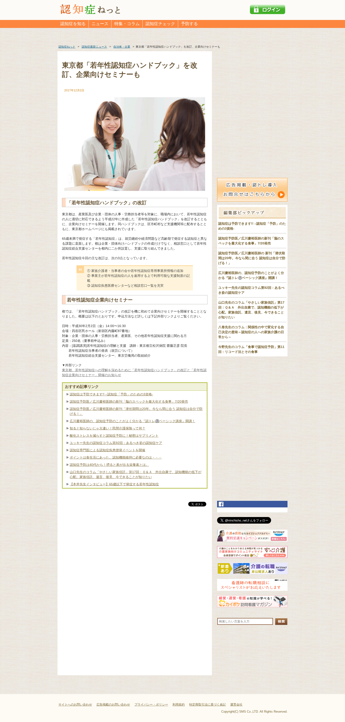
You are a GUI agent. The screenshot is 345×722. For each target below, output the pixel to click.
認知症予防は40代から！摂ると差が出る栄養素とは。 (109, 465)
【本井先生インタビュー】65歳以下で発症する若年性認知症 (114, 484)
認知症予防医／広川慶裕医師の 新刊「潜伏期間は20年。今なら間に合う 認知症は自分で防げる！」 (251, 258)
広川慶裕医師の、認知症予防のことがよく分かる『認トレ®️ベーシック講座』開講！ (132, 421)
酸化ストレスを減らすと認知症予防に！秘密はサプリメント (114, 435)
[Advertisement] (134, 556)
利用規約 (178, 704)
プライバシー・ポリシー (151, 704)
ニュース (100, 23)
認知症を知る (73, 23)
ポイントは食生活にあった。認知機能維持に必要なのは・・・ (116, 457)
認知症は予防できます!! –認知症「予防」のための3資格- (111, 394)
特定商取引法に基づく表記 (207, 704)
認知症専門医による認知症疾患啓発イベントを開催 (107, 450)
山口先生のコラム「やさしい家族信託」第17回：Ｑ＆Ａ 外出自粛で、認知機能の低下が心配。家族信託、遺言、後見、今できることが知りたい (135, 474)
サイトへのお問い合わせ (75, 704)
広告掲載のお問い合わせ (113, 704)
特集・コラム (127, 23)
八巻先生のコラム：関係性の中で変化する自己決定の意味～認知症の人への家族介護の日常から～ (251, 332)
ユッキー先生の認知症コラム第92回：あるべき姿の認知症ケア (116, 443)
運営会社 (236, 704)
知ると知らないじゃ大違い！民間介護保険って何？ (107, 428)
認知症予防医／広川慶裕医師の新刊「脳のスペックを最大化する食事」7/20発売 (129, 401)
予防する (189, 23)
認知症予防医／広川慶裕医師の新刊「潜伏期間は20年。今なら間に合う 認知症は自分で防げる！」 (136, 411)
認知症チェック (160, 23)
